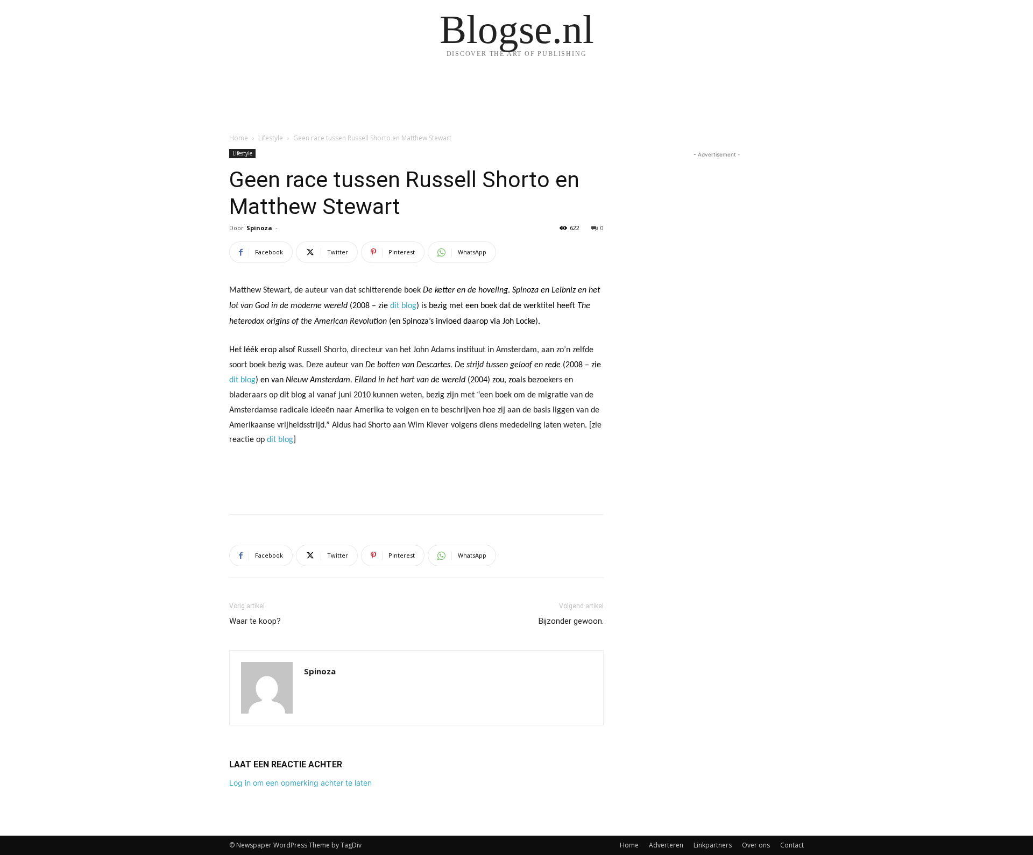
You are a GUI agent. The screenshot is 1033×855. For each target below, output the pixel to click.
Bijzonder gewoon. (571, 621)
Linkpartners (713, 845)
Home (238, 137)
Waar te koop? (255, 621)
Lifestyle (270, 137)
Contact (792, 845)
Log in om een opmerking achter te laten (300, 782)
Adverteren (666, 845)
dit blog (403, 306)
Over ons (756, 845)
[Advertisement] (416, 478)
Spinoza (259, 228)
